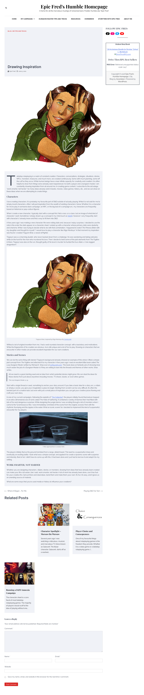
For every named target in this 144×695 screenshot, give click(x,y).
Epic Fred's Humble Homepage (74, 6)
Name (7, 657)
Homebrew (89, 19)
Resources (75, 19)
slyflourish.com (56, 365)
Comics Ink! (67, 339)
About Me (128, 19)
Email (57, 657)
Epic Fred (12, 71)
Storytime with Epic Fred (109, 19)
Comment (9, 629)
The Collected (57, 397)
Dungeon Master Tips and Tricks (53, 19)
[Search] (6, 7)
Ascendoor (120, 79)
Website (8, 667)
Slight (70, 216)
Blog (9, 31)
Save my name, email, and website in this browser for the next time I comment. (38, 677)
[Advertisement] (53, 48)
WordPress (122, 82)
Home (14, 19)
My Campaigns (27, 19)
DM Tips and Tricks (19, 31)
